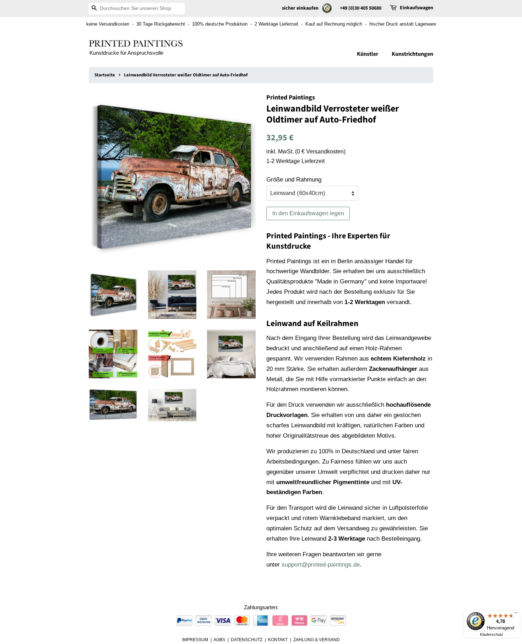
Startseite (104, 75)
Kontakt (278, 639)
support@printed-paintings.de (321, 564)
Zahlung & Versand (316, 639)
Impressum (195, 639)
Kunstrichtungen (412, 54)
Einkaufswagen (416, 7)
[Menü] (516, 614)
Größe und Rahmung (293, 179)
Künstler (367, 54)
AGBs (219, 639)
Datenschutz (246, 639)
